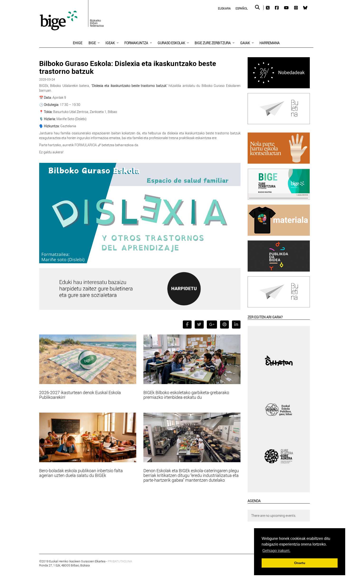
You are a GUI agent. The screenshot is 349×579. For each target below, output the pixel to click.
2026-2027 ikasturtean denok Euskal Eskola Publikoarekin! (80, 395)
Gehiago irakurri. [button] (276, 551)
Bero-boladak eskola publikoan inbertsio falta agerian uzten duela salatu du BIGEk (81, 473)
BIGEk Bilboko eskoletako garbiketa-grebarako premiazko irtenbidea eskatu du (186, 395)
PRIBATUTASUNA (120, 561)
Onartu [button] (299, 563)
